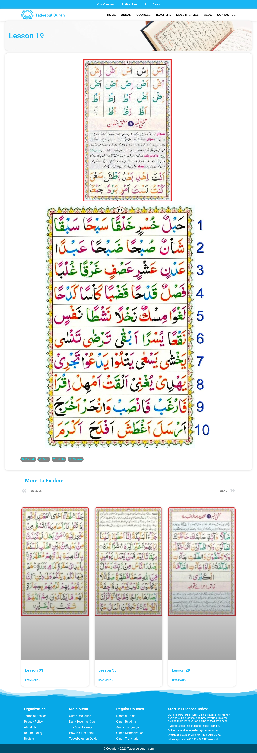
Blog (208, 14)
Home (111, 14)
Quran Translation (128, 738)
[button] (28, 459)
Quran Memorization (130, 733)
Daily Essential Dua (82, 721)
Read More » (32, 680)
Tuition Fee (129, 4)
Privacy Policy (33, 721)
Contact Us (226, 14)
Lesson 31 (34, 670)
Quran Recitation (80, 716)
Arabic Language (127, 727)
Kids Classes (105, 4)
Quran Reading (126, 721)
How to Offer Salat (81, 733)
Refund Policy (33, 733)
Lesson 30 (107, 670)
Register (29, 738)
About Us (30, 727)
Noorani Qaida (125, 716)
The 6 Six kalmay (80, 727)
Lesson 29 (181, 670)
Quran (126, 14)
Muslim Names (187, 14)
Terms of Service (35, 716)
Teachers (163, 14)
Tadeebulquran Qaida (83, 738)
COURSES (143, 14)
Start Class (152, 4)
